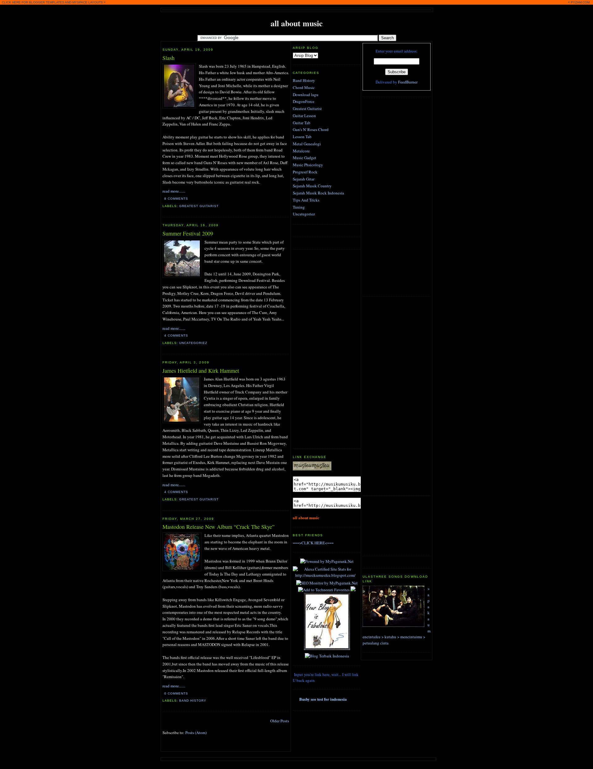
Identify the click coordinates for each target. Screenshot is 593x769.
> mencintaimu (409, 636)
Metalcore (301, 151)
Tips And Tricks (306, 200)
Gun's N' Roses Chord (311, 129)
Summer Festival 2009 (187, 233)
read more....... (173, 191)
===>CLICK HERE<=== (313, 543)
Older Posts (279, 721)
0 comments (176, 693)
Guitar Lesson (304, 115)
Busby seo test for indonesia (323, 699)
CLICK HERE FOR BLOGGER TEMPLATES (33, 2)
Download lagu (305, 94)
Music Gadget (304, 157)
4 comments (176, 335)
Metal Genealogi (307, 144)
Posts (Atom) (196, 732)
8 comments (176, 198)
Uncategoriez (193, 343)
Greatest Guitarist (199, 206)
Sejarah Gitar (303, 179)
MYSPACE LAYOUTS (87, 2)
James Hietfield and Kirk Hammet (200, 370)
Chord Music (304, 87)
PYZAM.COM (580, 2)
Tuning (299, 207)
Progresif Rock (305, 172)
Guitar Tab (301, 122)
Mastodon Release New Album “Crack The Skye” (218, 526)
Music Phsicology (308, 165)
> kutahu (388, 636)
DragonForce (303, 101)
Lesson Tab (302, 136)
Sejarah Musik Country (312, 186)
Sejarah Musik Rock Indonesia (318, 193)
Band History (192, 700)
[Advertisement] (387, 195)
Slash (168, 58)
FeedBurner (408, 82)
